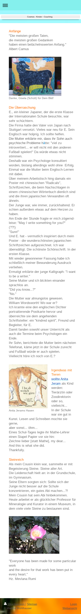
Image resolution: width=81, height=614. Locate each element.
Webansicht (70, 608)
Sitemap (32, 604)
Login (73, 604)
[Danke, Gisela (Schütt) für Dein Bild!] (35, 76)
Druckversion (16, 604)
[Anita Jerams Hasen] (28, 386)
